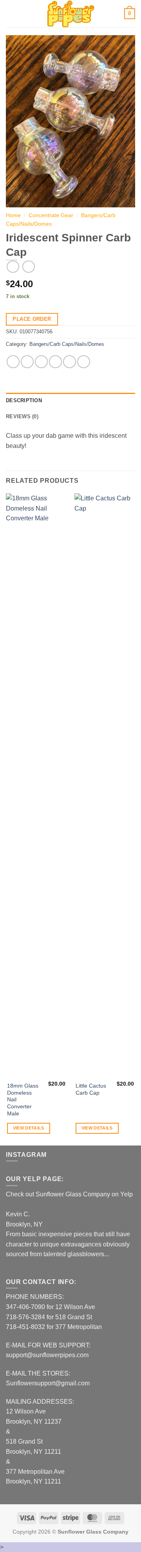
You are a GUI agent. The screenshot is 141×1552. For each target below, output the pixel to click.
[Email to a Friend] (55, 361)
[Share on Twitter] (41, 361)
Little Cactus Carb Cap (91, 1089)
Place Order (32, 319)
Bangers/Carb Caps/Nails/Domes (66, 344)
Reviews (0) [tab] (22, 416)
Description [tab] (24, 400)
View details (28, 1128)
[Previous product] (28, 267)
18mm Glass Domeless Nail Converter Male (22, 1100)
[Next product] (13, 267)
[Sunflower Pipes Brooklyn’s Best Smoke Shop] (70, 13)
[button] (10, 13)
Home (13, 215)
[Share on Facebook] (27, 361)
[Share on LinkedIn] (83, 361)
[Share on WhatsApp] (13, 361)
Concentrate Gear (51, 215)
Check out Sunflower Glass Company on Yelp (69, 1194)
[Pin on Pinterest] (69, 361)
